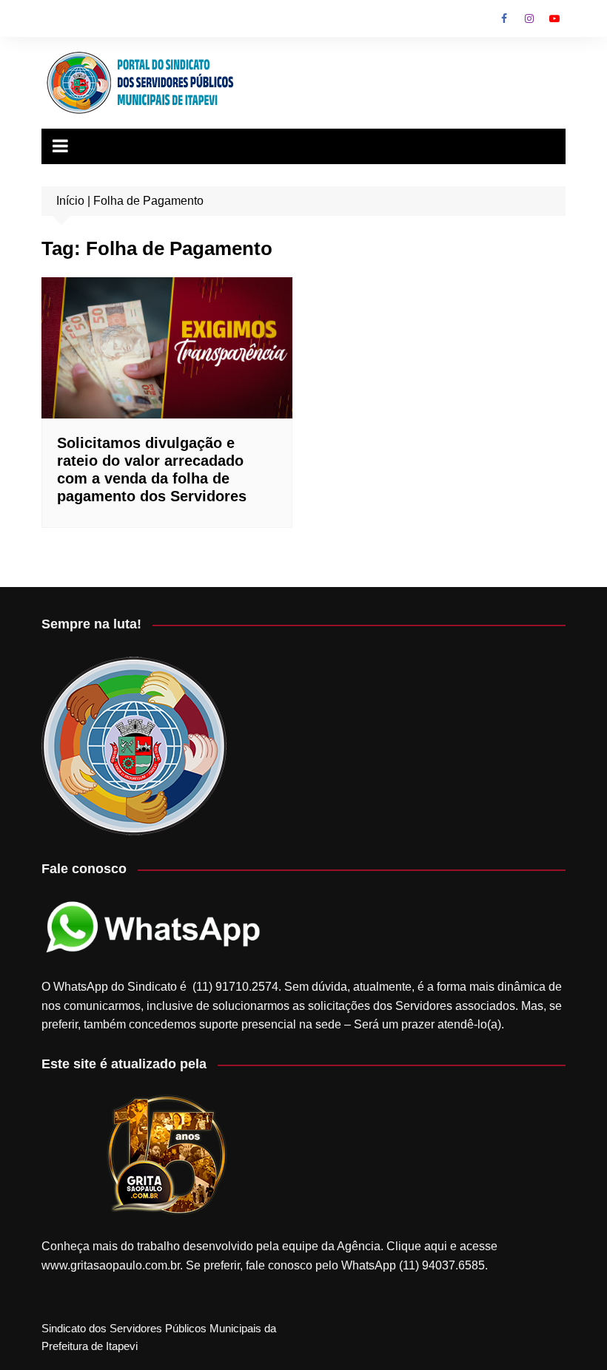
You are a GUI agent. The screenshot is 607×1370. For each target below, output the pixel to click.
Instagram (529, 18)
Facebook (504, 18)
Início (70, 200)
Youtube (554, 18)
